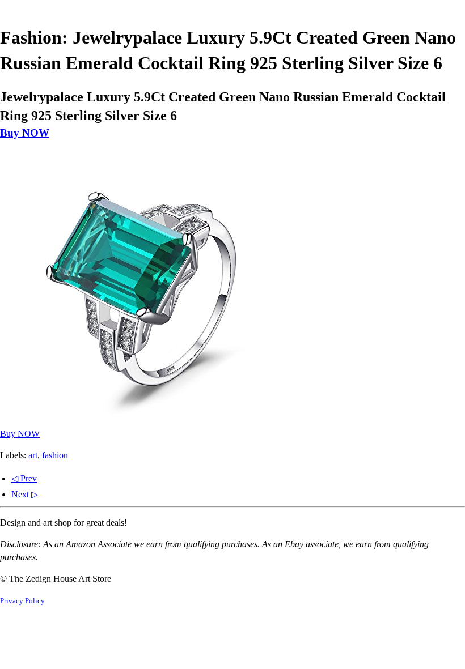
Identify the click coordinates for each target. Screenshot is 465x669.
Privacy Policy (22, 601)
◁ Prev (24, 478)
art (32, 455)
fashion (55, 455)
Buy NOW (24, 133)
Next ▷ (24, 494)
